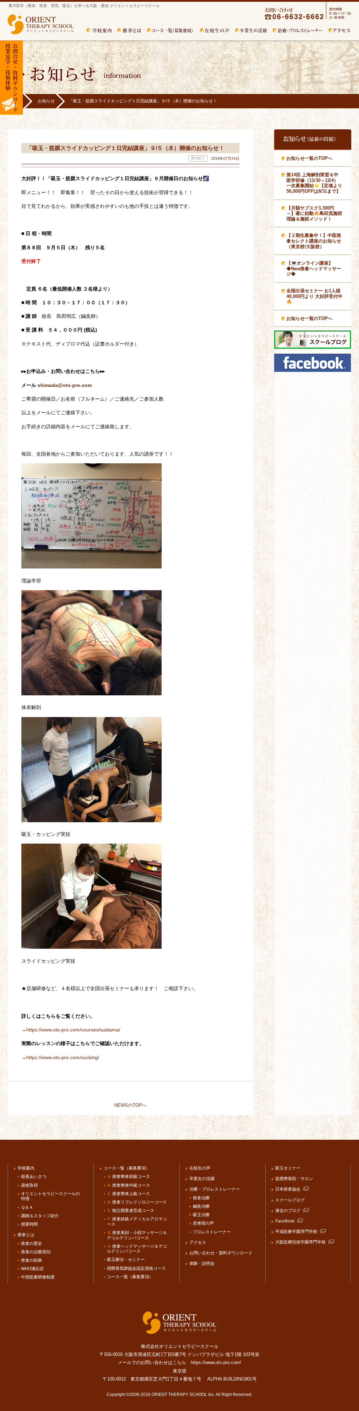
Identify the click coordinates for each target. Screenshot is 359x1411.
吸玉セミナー (287, 1168)
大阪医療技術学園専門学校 (300, 1242)
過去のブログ (287, 1210)
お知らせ (46, 100)
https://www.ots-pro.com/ (216, 1362)
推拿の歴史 (31, 1243)
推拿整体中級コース (128, 1185)
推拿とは (129, 30)
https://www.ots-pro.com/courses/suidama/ (73, 1029)
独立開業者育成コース (130, 1210)
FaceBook (284, 1221)
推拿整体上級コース (128, 1193)
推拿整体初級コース (128, 1176)
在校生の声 (199, 1168)
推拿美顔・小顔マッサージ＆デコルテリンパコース (137, 1235)
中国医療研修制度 (38, 1277)
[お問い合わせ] (301, 18)
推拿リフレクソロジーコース (137, 1202)
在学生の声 (215, 30)
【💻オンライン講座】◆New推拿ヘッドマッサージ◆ (313, 268)
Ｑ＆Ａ (27, 1207)
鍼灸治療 (201, 1206)
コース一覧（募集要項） (171, 30)
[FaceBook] (312, 370)
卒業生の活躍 (251, 30)
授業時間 (29, 1224)
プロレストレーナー (212, 1231)
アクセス (339, 30)
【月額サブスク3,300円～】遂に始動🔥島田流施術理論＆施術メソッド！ (314, 213)
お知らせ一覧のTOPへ (309, 158)
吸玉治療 (201, 1214)
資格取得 (29, 1185)
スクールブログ (290, 1200)
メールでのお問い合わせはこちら (152, 1362)
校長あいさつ (33, 1176)
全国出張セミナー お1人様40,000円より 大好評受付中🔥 (314, 296)
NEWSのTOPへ (130, 1105)
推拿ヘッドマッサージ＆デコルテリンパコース (137, 1249)
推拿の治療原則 (35, 1251)
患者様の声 (203, 1223)
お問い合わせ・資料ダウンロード (220, 1252)
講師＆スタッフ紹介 (40, 1215)
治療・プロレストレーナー (297, 30)
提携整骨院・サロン (294, 1178)
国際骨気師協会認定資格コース (136, 1268)
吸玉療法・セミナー (126, 1259)
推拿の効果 (31, 1260)
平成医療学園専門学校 (296, 1231)
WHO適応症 (32, 1268)
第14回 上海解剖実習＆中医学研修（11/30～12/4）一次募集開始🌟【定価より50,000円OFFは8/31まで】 (314, 183)
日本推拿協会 (287, 1189)
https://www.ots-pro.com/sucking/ (62, 1057)
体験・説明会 (202, 1263)
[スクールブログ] (312, 347)
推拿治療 (201, 1197)
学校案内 (99, 30)
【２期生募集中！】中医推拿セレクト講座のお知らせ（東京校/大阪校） (313, 241)
